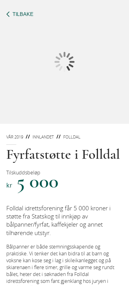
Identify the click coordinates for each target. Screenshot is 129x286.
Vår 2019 (14, 137)
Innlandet (43, 137)
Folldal (71, 137)
